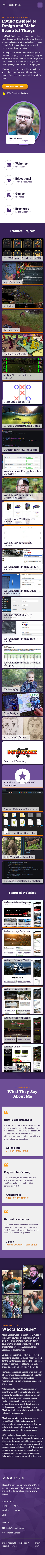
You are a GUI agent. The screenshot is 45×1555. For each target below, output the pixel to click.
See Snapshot (10, 1068)
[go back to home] (13, 1479)
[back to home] (11, 5)
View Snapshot (24, 924)
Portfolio (6, 1510)
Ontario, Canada (13, 1533)
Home (4, 1506)
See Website (10, 924)
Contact (17, 1510)
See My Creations (15, 86)
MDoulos (23, 1543)
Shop (4, 1515)
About (16, 1506)
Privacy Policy (37, 1544)
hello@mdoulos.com (15, 1528)
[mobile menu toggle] (40, 5)
